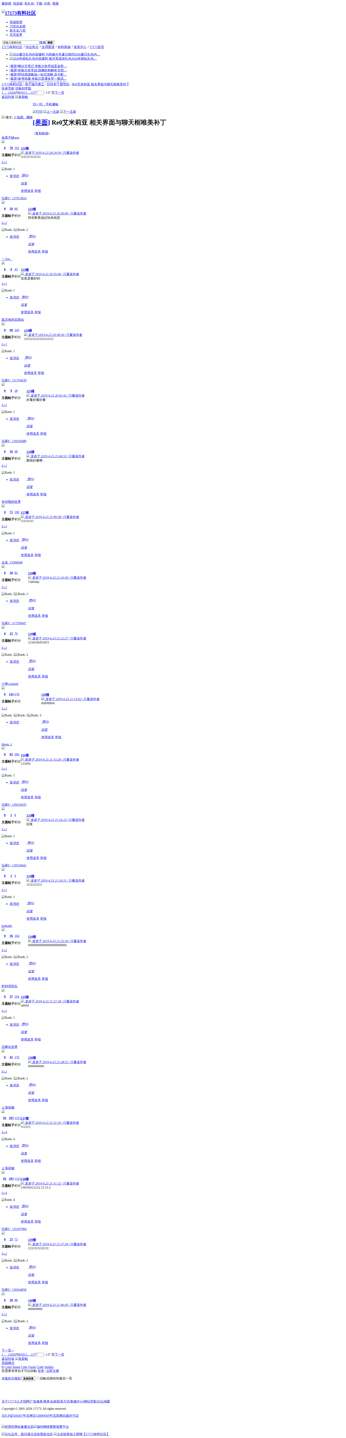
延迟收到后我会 (13, 319)
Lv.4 (4, 1132)
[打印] (37, 111)
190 (16, 512)
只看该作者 (71, 152)
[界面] (41, 122)
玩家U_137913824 (14, 198)
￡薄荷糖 (8, 1107)
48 (16, 451)
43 (16, 269)
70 (16, 633)
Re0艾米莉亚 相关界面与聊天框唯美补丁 (100, 84)
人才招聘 (23, 1401)
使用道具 (27, 191)
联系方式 (63, 1401)
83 (11, 754)
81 (4, 1118)
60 (11, 330)
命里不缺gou (10, 137)
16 (11, 451)
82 (16, 573)
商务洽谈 (49, 1401)
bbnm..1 (7, 744)
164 (16, 996)
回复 (24, 183)
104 (16, 936)
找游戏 (18, 3)
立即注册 (52, 1370)
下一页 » (8, 1350)
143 (11, 694)
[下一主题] (68, 111)
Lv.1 (4, 162)
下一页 (59, 92)
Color (8, 1367)
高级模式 (8, 1363)
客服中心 (76, 1401)
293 (11, 1118)
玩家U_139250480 (14, 441)
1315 (17, 1118)
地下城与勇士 (34, 84)
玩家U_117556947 (14, 623)
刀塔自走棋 (18, 26)
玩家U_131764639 (14, 380)
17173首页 (97, 47)
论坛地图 (103, 1401)
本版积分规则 (11, 1378)
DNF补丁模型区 (58, 84)
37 (11, 996)
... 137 (31, 92)
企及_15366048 (12, 562)
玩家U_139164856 (14, 1289)
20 (11, 208)
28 (16, 390)
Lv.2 (4, 223)
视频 (55, 3)
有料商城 (64, 47)
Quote (32, 1367)
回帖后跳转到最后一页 (56, 1378)
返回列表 (8, 97)
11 (25, 92)
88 (16, 1300)
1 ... (4, 92)
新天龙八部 (18, 30)
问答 (47, 3)
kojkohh (7, 926)
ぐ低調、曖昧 (23, 117)
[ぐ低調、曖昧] (3, 117)
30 (11, 573)
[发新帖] (21, 97)
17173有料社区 (12, 47)
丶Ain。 (7, 259)
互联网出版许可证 (66, 1415)
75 (16, 1239)
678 (16, 694)
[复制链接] (41, 133)
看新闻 (6, 3)
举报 (37, 191)
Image (16, 1367)
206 (16, 754)
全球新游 (48, 47)
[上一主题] (51, 111)
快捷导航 (8, 88)
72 (11, 512)
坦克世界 (16, 34)
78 (11, 148)
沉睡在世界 (10, 1047)
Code (40, 1367)
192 (16, 148)
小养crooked (10, 684)
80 (16, 208)
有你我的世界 (11, 501)
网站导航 (90, 1401)
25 (11, 633)
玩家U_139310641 (14, 865)
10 (22, 92)
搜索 (42, 42)
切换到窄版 (23, 88)
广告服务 (36, 1401)
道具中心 (80, 47)
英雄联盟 (16, 22)
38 (11, 1300)
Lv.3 (4, 708)
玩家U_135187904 (14, 1229)
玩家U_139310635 (14, 804)
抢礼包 (29, 3)
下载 (39, 3)
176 (16, 1057)
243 (16, 330)
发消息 (14, 176)
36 (11, 936)
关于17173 (9, 1401)
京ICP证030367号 (14, 1415)
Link (24, 1367)
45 (11, 1057)
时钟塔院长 (10, 986)
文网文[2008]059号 (39, 1415)
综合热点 (32, 47)
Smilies (48, 1367)
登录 (41, 1370)
